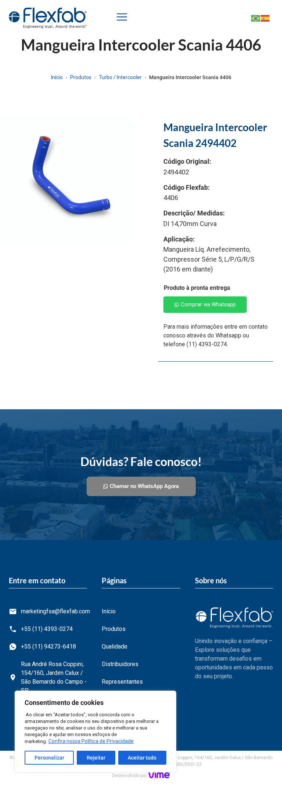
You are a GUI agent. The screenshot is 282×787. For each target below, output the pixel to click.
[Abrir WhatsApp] (264, 768)
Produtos (80, 77)
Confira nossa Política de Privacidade (91, 741)
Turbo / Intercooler (120, 77)
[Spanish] (265, 17)
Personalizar (49, 758)
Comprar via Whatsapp (208, 304)
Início (57, 77)
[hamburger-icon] (121, 18)
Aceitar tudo (142, 758)
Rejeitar (96, 758)
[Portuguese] (256, 17)
